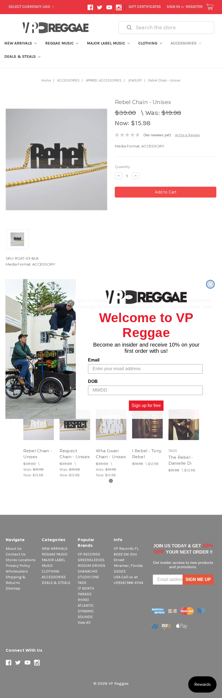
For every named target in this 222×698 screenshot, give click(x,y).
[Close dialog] (210, 284)
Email (93, 360)
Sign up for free (146, 405)
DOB (93, 381)
